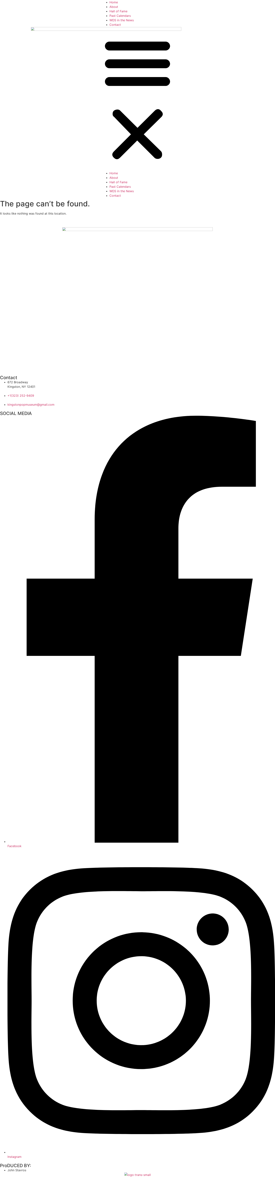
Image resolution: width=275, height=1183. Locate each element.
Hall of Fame (118, 11)
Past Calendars (120, 16)
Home (113, 2)
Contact (115, 24)
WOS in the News (121, 20)
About (113, 7)
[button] (137, 99)
